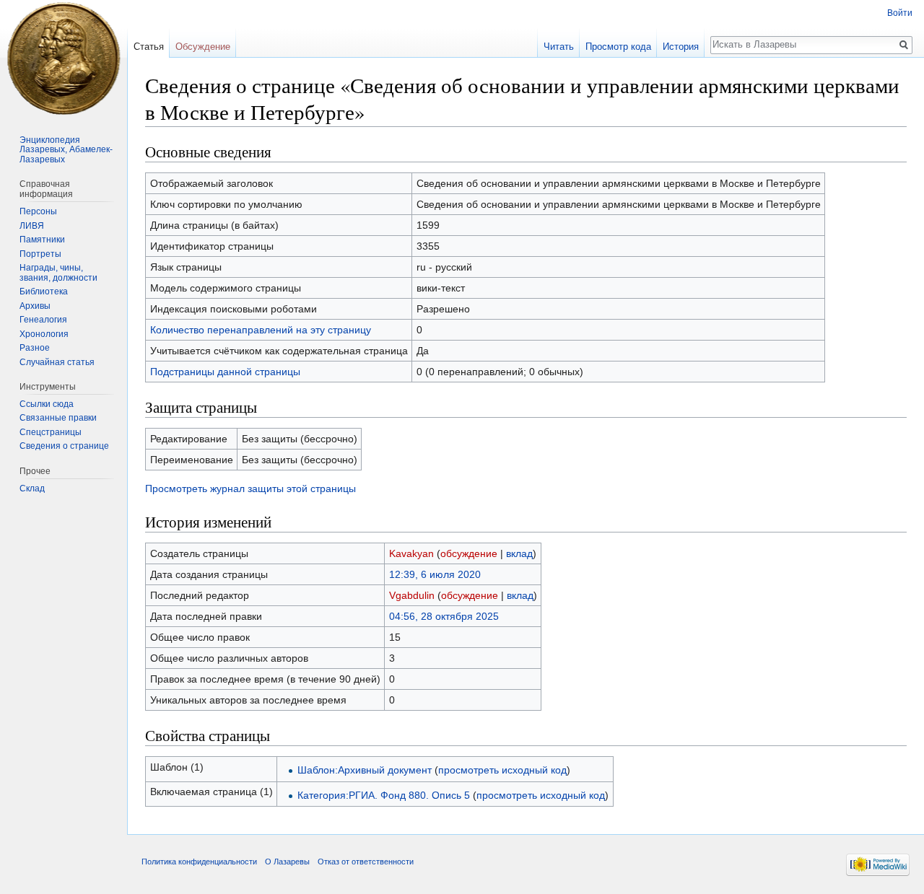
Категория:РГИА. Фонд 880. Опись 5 (383, 795)
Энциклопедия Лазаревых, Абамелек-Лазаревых (66, 150)
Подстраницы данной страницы (225, 371)
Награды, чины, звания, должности (58, 273)
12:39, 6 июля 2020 (435, 574)
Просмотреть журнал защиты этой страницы (250, 488)
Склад (32, 488)
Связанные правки (58, 418)
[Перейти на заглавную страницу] (63, 57)
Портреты (40, 254)
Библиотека (43, 291)
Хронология (44, 334)
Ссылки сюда (46, 404)
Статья (149, 46)
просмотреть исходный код (502, 770)
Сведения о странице (64, 446)
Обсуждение (202, 46)
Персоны (38, 211)
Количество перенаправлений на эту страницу (260, 330)
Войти (899, 13)
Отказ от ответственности (366, 861)
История (681, 46)
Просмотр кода (618, 46)
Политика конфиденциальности (199, 861)
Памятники (42, 240)
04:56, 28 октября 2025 (444, 616)
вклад (519, 553)
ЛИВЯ (31, 226)
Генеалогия (43, 320)
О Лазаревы (287, 861)
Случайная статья (57, 362)
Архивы (35, 306)
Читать (559, 46)
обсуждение (468, 553)
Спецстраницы (50, 432)
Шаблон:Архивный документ (364, 770)
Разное (34, 348)
